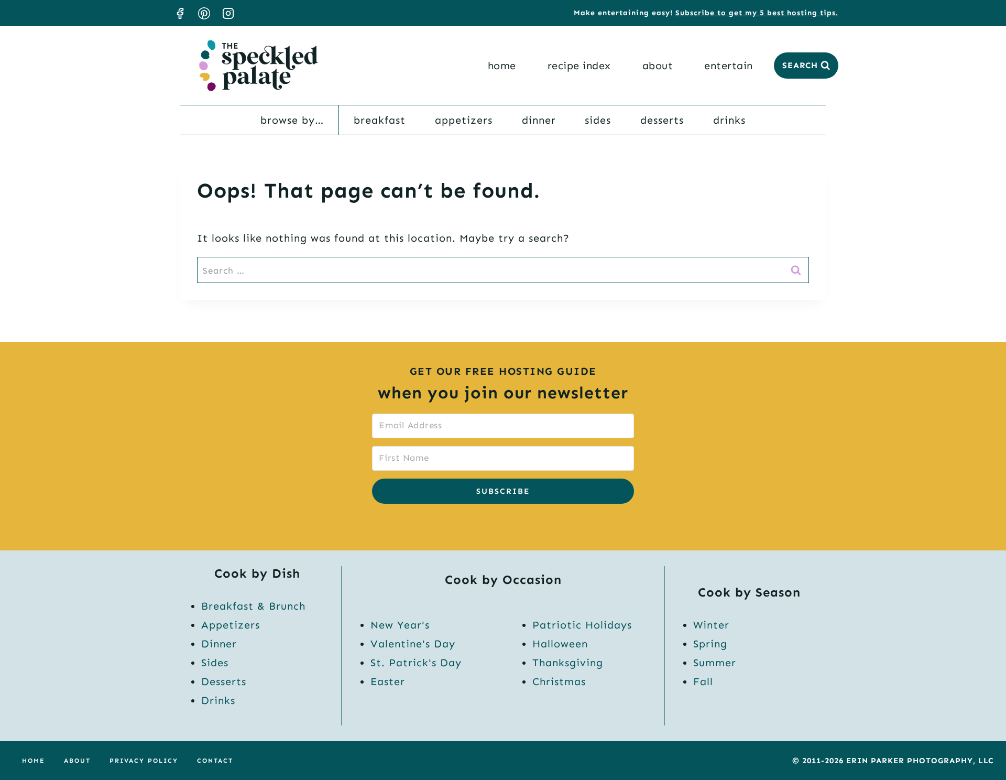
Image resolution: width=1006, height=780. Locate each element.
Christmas (559, 681)
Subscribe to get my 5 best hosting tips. (756, 12)
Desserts (662, 120)
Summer (714, 662)
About (657, 65)
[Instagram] (228, 13)
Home (502, 65)
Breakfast (380, 120)
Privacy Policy (144, 760)
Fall (703, 681)
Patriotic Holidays (582, 625)
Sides (598, 120)
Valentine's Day (412, 643)
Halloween (560, 643)
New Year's (400, 625)
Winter (711, 625)
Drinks (729, 120)
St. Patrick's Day (416, 662)
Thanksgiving (567, 662)
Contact (215, 760)
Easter (387, 681)
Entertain (728, 65)
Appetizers (464, 120)
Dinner (539, 120)
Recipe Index (579, 65)
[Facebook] (180, 13)
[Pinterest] (204, 13)
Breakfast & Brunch (253, 606)
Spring (710, 643)
